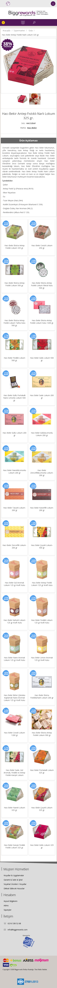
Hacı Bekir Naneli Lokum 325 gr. (14, 808)
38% (7, 44)
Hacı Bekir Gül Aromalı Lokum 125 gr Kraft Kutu (14, 583)
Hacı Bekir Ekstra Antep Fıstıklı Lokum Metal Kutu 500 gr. (42, 285)
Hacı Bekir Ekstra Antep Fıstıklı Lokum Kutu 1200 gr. (42, 321)
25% (6, 373)
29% (6, 597)
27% (6, 335)
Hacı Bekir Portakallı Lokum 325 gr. (42, 771)
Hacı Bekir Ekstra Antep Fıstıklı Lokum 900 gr (42, 733)
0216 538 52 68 (14, 923)
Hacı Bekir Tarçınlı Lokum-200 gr (14, 508)
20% (33, 710)
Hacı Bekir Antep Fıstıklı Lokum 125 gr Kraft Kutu (41, 583)
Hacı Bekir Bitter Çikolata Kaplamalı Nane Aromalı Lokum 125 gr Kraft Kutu (14, 697)
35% (6, 223)
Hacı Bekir (32, 128)
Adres (6, 905)
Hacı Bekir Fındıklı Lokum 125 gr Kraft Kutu (41, 621)
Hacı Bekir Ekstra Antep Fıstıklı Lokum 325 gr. (15, 246)
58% (33, 560)
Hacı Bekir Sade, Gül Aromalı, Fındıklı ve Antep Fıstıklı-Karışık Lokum (14, 772)
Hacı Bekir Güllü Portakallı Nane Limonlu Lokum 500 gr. (14, 398)
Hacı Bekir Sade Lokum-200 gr (42, 396)
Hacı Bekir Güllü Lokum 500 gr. (42, 359)
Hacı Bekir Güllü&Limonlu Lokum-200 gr (42, 434)
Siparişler (7, 910)
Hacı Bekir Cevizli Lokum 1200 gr (14, 733)
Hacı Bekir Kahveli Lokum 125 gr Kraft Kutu (14, 621)
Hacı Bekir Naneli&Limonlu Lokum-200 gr (14, 471)
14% (33, 335)
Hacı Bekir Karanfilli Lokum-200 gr (42, 508)
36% (6, 298)
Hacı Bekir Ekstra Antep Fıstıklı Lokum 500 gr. (15, 284)
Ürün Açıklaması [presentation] (28, 140)
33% (33, 597)
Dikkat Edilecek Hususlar (14, 888)
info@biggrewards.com (17, 929)
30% (33, 223)
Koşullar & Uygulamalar (14, 875)
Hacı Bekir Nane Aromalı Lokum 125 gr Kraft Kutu (14, 658)
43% (6, 410)
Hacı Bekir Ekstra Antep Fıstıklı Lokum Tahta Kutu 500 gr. (14, 323)
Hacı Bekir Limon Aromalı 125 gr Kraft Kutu (42, 658)
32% (6, 747)
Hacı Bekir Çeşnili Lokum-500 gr (42, 546)
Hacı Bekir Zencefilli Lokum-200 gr (14, 546)
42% (33, 373)
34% (33, 260)
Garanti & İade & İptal (13, 880)
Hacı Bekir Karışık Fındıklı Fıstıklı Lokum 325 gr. (14, 846)
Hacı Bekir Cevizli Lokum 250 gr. (41, 246)
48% (6, 672)
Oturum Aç (53, 3)
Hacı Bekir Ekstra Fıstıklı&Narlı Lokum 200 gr (41, 696)
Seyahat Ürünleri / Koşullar (15, 884)
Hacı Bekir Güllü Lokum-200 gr (14, 434)
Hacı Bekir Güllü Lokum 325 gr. (42, 846)
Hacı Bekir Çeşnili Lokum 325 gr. (41, 808)
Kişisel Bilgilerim (10, 901)
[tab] (28, 141)
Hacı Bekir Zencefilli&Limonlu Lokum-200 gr (41, 473)
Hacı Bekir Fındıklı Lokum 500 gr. (14, 359)
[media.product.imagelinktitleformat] (14, 232)
